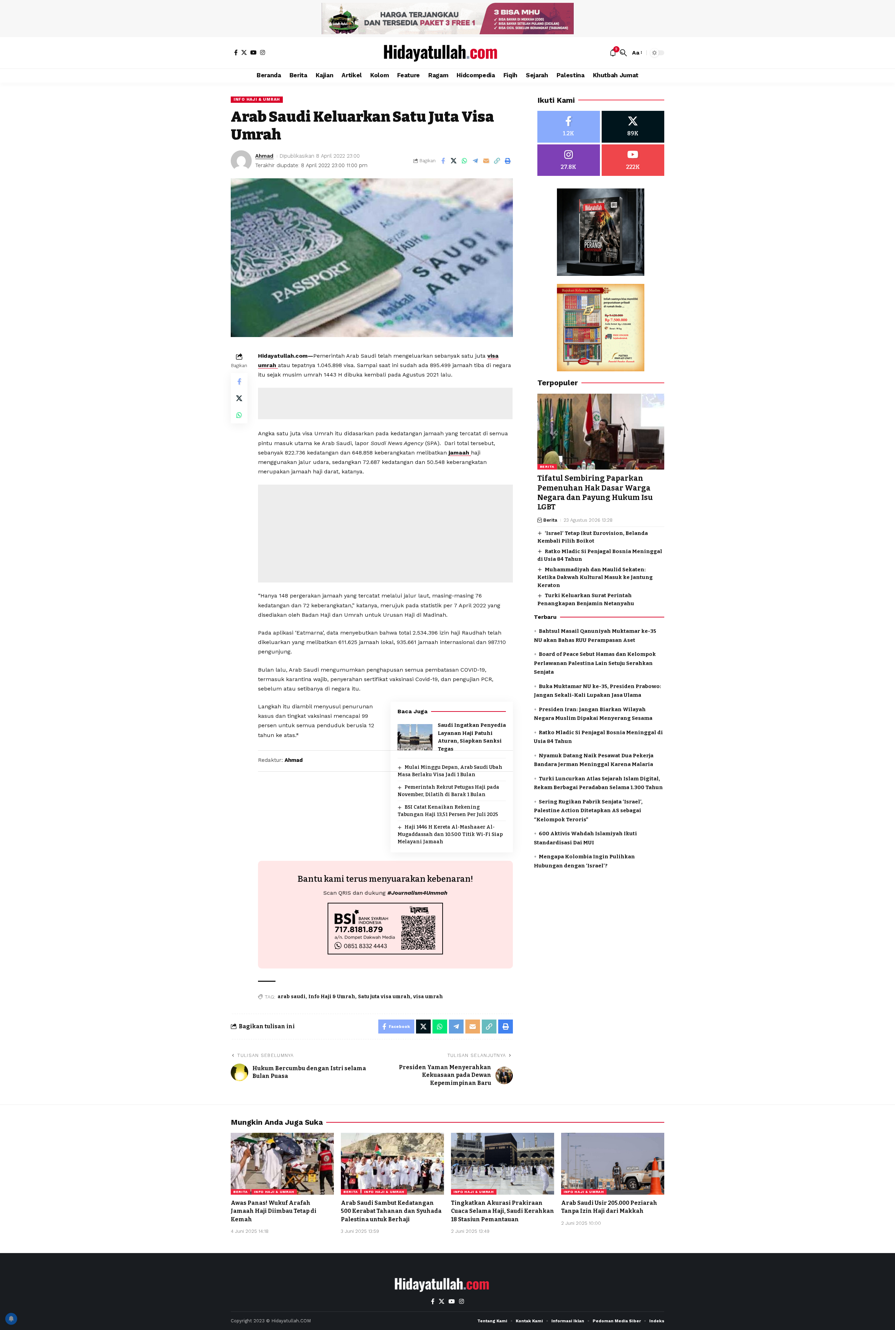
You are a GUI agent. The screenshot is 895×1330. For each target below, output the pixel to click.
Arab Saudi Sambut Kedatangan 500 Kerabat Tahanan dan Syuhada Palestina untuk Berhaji (391, 1211)
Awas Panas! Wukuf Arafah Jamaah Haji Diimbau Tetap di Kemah (273, 1211)
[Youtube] (633, 160)
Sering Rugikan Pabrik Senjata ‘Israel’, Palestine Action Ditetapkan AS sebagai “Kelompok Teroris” (588, 811)
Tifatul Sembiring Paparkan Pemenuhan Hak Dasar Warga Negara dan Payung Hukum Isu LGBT (595, 493)
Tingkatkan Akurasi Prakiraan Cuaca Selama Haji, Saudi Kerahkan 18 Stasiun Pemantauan (502, 1211)
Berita (547, 467)
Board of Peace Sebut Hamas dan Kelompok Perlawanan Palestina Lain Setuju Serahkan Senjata (595, 663)
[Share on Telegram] (475, 160)
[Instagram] (262, 52)
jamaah (460, 452)
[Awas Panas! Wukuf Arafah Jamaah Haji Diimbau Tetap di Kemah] (282, 1164)
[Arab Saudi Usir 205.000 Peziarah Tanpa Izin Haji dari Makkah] (612, 1164)
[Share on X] (454, 160)
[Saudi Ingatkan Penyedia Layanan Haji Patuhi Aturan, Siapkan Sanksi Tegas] (415, 737)
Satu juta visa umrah (384, 997)
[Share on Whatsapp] (465, 160)
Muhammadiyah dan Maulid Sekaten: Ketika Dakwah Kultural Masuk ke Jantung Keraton (595, 577)
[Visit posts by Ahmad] (241, 160)
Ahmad (264, 156)
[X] (244, 52)
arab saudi (292, 997)
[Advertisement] (385, 403)
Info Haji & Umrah (257, 99)
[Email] (486, 160)
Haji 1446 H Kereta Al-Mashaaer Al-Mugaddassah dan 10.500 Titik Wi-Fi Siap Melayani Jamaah (450, 834)
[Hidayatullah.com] (447, 52)
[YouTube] (253, 52)
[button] (623, 52)
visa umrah (428, 997)
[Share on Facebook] (443, 160)
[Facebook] (235, 52)
